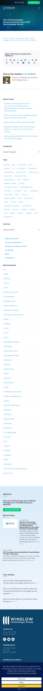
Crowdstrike (9, 297)
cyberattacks (8, 172)
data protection (20, 176)
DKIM (6, 319)
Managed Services (11, 342)
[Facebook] (7, 60)
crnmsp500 (21, 168)
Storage (23, 209)
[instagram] (4, 639)
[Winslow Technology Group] (9, 7)
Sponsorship (9, 419)
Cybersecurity (10, 301)
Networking (9, 369)
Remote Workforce (12, 405)
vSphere (29, 213)
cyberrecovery (21, 172)
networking (8, 194)
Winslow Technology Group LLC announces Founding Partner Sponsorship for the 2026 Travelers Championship (28, 525)
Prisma (13, 202)
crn (13, 168)
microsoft (7, 191)
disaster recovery (10, 183)
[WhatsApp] (29, 60)
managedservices (26, 187)
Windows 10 (8, 217)
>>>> (36, 583)
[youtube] (8, 639)
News (14, 40)
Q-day (20, 202)
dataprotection (9, 180)
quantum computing (11, 206)
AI (5, 269)
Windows (8, 464)
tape (5, 213)
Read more (30, 560)
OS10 (20, 198)
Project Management (13, 396)
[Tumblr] (7, 62)
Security (7, 410)
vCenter (7, 437)
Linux (6, 337)
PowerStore (28, 198)
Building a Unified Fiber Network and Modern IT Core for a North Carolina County (19, 129)
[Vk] (18, 62)
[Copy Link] (34, 62)
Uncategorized (10, 432)
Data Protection (10, 306)
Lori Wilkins (9, 38)
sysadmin (8, 428)
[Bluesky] (14, 60)
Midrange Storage (11, 355)
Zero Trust (8, 473)
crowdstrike (32, 168)
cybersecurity (34, 172)
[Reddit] (18, 60)
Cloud (6, 283)
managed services (10, 187)
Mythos (7, 365)
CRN (6, 288)
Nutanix (7, 378)
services (15, 209)
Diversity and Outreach (13, 315)
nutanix (24, 194)
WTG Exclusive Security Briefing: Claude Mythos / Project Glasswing (21, 553)
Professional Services (12, 392)
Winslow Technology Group (15, 469)
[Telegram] (32, 60)
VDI (5, 441)
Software (8, 414)
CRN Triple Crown (11, 292)
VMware (20, 213)
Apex (13, 165)
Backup (7, 279)
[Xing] (23, 62)
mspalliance (34, 191)
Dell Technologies (11, 310)
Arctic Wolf (22, 165)
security (7, 209)
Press (6, 202)
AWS (30, 165)
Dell (19, 180)
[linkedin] (13, 639)
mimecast (17, 191)
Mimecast (8, 360)
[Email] (29, 62)
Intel (6, 333)
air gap (6, 165)
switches (32, 209)
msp (25, 191)
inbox (6, 328)
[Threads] (36, 60)
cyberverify (8, 176)
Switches (8, 423)
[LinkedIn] (21, 60)
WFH (36, 213)
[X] (10, 60)
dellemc (26, 180)
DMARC (22, 183)
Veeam (12, 213)
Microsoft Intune (11, 351)
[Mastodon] (25, 60)
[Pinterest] (12, 62)
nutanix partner (9, 198)
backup (6, 168)
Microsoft (8, 346)
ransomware (26, 206)
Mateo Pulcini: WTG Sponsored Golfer (19, 122)
